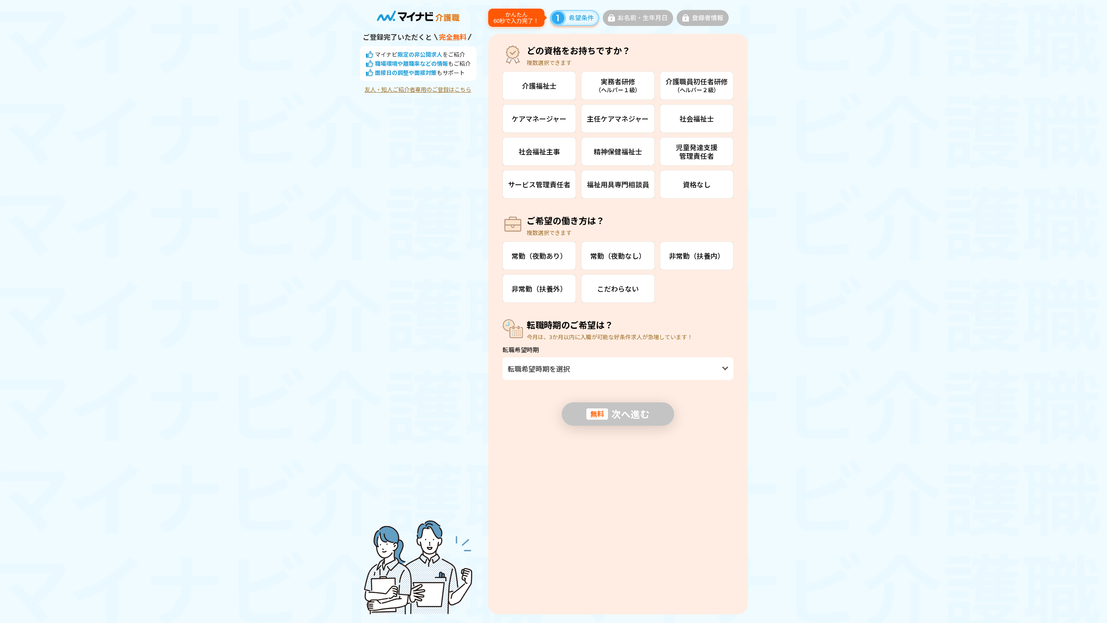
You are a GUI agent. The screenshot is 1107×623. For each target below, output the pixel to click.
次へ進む (619, 414)
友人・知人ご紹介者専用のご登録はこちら (418, 89)
